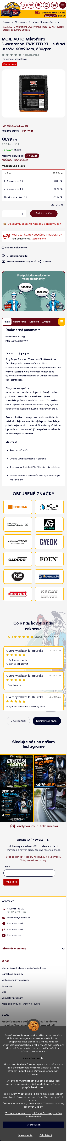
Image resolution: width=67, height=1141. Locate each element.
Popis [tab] (7, 321)
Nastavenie (25, 1135)
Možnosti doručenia (15, 159)
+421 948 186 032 (16, 910)
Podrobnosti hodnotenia (14, 59)
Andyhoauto (14, 935)
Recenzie (7, 986)
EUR (31, 5)
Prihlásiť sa (11, 881)
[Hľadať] (38, 5)
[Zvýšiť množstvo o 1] (22, 213)
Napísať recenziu (46, 721)
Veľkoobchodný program (15, 980)
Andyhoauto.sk (15, 923)
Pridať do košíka (44, 213)
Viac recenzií (18, 721)
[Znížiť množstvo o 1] (5, 213)
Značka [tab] (46, 321)
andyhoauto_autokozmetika (37, 826)
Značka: (15, 126)
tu (42, 1058)
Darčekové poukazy (12, 974)
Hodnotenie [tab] (19, 321)
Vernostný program (12, 997)
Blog (4, 991)
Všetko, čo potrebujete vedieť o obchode (24, 968)
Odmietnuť (46, 1135)
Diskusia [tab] (34, 321)
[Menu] (62, 5)
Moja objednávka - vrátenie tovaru (21, 1003)
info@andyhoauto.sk (18, 917)
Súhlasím (35, 1124)
